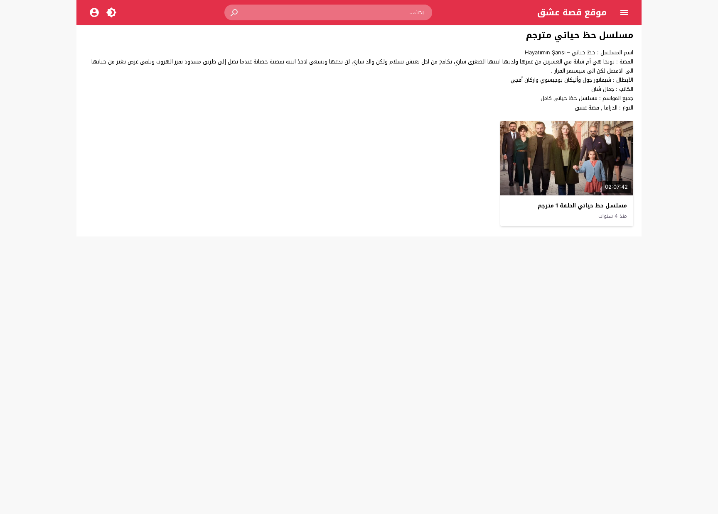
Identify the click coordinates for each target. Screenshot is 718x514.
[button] (234, 12)
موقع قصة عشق (572, 12)
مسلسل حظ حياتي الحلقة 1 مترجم (582, 205)
